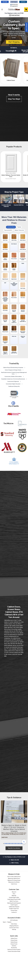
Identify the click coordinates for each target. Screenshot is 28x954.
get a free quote (14, 132)
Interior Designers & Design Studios (13, 370)
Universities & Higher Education (13, 384)
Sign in (4, 922)
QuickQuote (23, 1)
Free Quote (5, 1)
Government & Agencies (13, 381)
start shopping (14, 114)
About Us (14, 892)
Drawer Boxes (14, 940)
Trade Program (14, 1)
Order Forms (14, 884)
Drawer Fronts (14, 944)
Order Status (14, 924)
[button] (24, 842)
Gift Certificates (14, 920)
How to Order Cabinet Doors (14, 876)
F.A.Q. (14, 893)
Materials (14, 895)
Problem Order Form (14, 908)
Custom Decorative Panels (14, 951)
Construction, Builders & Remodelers (13, 376)
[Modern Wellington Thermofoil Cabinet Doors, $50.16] (11, 163)
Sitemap (14, 929)
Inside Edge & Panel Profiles (14, 899)
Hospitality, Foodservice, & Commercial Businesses (13, 379)
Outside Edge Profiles (14, 897)
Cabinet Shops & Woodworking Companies (13, 367)
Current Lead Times (15, 15)
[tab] (3, 843)
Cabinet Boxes (14, 942)
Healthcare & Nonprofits (14, 386)
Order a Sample (26, 27)
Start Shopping (14, 42)
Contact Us (14, 912)
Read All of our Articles (14, 848)
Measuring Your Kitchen (14, 882)
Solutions (14, 945)
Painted (19, 227)
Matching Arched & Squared (14, 903)
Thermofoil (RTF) (8, 230)
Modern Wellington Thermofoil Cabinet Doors (11, 176)
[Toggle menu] (2, 9)
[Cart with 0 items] (26, 9)
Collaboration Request (14, 906)
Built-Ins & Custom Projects (14, 949)
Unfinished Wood (11, 227)
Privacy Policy (14, 910)
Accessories (14, 947)
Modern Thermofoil (19, 230)
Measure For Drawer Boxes (14, 880)
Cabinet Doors (14, 938)
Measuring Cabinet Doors (14, 878)
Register (9, 922)
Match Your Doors (14, 901)
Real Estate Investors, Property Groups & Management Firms (14, 373)
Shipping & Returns (14, 925)
